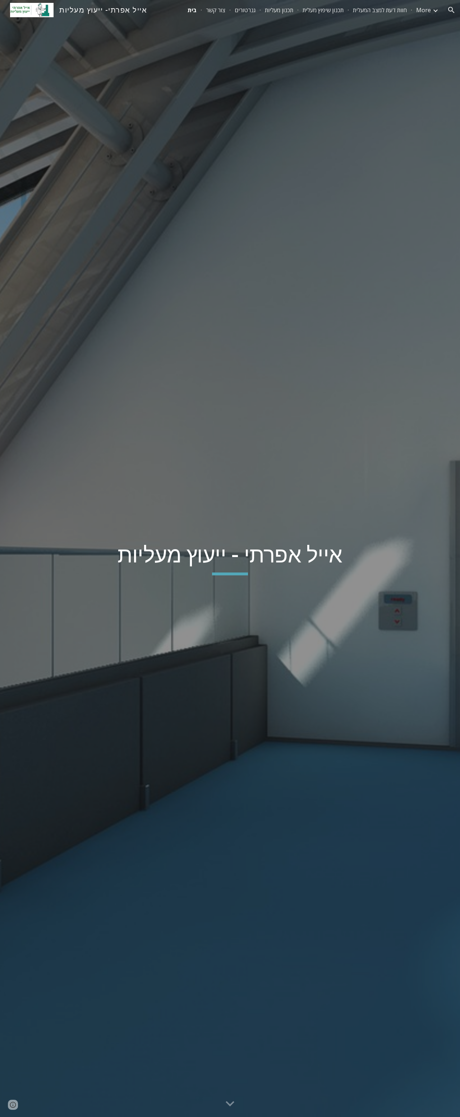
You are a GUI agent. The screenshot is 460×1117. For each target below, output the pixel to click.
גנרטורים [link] (245, 10)
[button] (451, 10)
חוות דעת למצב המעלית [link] (380, 10)
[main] (230, 558)
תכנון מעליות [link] (279, 10)
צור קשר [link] (215, 10)
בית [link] (192, 10)
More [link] (423, 10)
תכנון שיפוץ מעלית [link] (323, 10)
